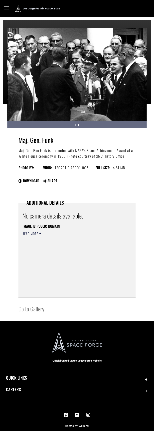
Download (30, 180)
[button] (6, 8)
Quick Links (16, 378)
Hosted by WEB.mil (77, 425)
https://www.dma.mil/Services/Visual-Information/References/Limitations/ (69, 265)
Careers (13, 389)
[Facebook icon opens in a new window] (66, 415)
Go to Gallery (31, 308)
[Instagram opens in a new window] (88, 415)
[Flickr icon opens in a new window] (77, 415)
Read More (30, 233)
